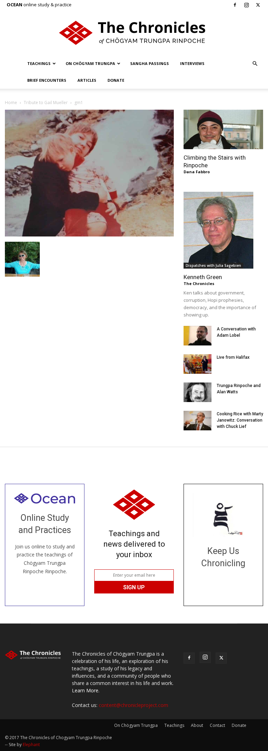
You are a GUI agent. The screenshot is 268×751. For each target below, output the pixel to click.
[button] (254, 63)
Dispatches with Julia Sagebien (213, 265)
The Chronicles (199, 283)
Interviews (192, 63)
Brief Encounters (46, 80)
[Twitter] (258, 5)
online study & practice (39, 4)
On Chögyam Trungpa (90, 63)
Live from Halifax (233, 357)
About (197, 725)
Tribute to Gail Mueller (46, 102)
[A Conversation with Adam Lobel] (197, 335)
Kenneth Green (203, 277)
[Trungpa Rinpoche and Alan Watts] (197, 392)
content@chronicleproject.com (133, 705)
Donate (115, 80)
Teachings (39, 63)
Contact (217, 725)
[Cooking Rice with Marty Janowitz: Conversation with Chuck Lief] (197, 420)
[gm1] (89, 235)
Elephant (31, 745)
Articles (86, 80)
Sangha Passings (149, 63)
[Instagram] (246, 5)
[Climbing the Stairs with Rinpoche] (223, 129)
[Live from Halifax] (197, 364)
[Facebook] (235, 5)
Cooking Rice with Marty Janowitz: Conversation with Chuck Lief (240, 420)
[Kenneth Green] (223, 230)
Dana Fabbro (197, 171)
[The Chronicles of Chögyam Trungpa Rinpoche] (134, 32)
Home (11, 102)
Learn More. (85, 690)
